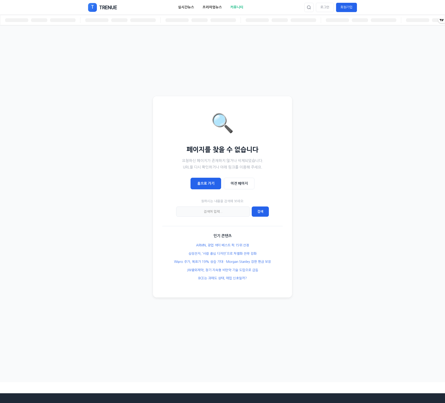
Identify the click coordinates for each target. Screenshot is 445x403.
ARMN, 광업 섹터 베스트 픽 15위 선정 (222, 245)
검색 (260, 211)
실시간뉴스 (186, 7)
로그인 (324, 7)
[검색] (309, 7)
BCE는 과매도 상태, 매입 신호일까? (222, 278)
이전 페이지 (239, 183)
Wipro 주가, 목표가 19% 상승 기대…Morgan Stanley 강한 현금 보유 (222, 261)
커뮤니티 (236, 7)
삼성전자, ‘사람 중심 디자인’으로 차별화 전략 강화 (222, 253)
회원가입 (346, 7)
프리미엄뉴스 (212, 7)
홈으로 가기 (205, 183)
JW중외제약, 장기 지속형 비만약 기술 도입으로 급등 (222, 270)
